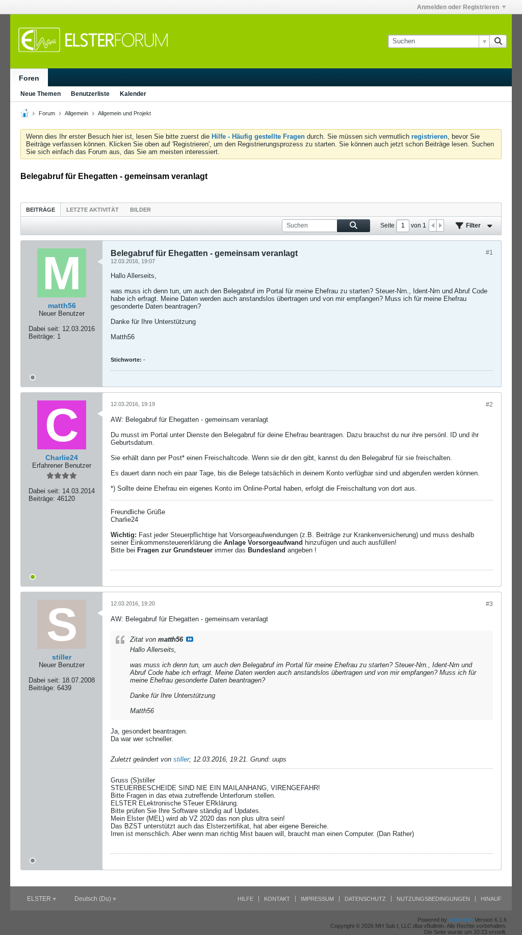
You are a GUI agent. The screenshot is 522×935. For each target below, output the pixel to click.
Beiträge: (42, 336)
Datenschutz (365, 899)
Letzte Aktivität (92, 210)
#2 (489, 404)
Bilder (140, 210)
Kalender (133, 93)
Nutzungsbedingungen (433, 899)
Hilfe (245, 899)
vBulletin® (461, 920)
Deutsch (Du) (93, 898)
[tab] (40, 209)
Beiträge (40, 210)
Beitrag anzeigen (189, 639)
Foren (29, 78)
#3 (489, 604)
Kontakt (277, 899)
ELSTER (40, 898)
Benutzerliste (90, 93)
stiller (181, 759)
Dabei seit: (44, 329)
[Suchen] (498, 41)
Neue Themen (40, 93)
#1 (489, 252)
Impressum (317, 899)
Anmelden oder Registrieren (458, 7)
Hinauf (491, 899)
